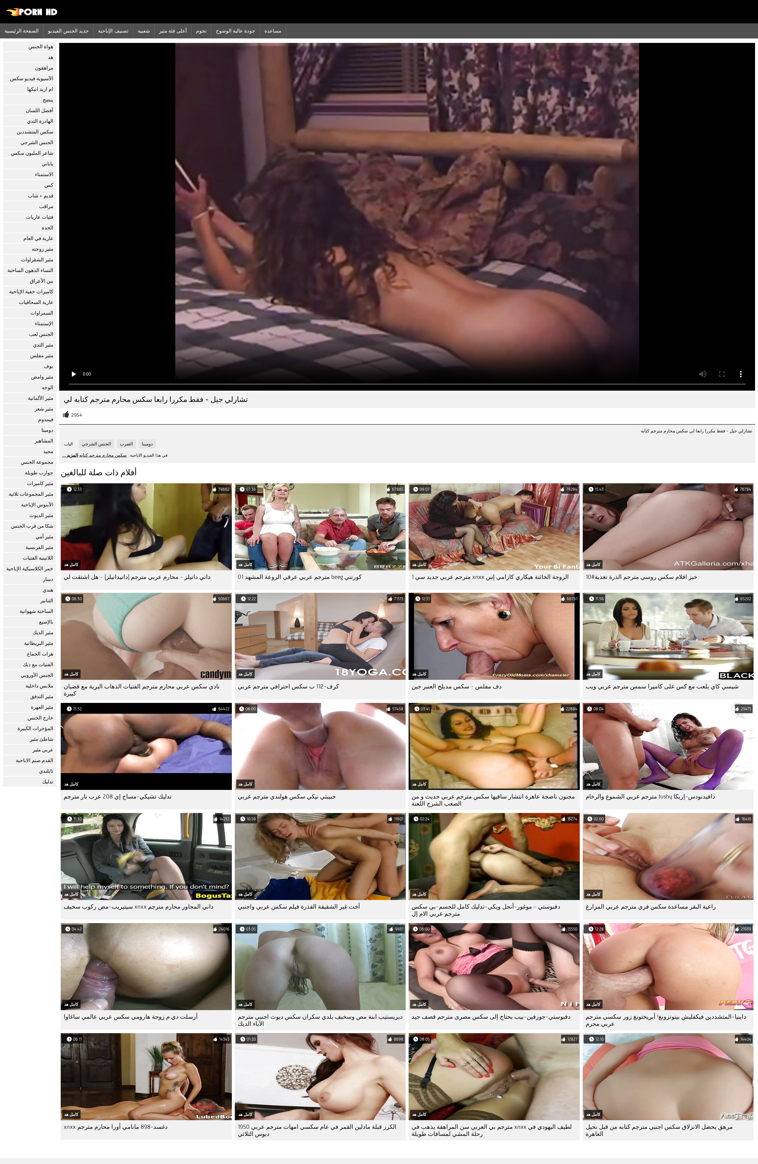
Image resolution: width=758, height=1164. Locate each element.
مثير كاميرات (40, 483)
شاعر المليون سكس (32, 153)
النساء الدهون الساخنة (30, 270)
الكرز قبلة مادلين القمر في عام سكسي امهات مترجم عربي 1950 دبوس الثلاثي (317, 1130)
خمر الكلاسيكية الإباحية (29, 568)
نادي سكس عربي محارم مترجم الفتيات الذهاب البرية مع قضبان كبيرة (142, 690)
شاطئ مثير (41, 739)
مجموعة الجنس (37, 462)
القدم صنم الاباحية (34, 760)
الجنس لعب (41, 334)
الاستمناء (44, 174)
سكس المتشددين (35, 132)
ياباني (47, 164)
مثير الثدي (43, 345)
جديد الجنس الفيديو (68, 31)
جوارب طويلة (39, 473)
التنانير (46, 600)
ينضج (48, 100)
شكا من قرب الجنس (32, 526)
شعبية (144, 31)
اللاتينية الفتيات (38, 558)
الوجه (47, 387)
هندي (48, 590)
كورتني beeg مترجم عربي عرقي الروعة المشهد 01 (300, 577)
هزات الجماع (40, 654)
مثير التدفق (41, 696)
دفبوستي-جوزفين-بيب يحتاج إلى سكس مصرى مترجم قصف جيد (491, 1016)
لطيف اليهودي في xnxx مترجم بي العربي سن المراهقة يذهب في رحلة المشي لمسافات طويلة (492, 1130)
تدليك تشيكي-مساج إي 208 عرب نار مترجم (118, 796)
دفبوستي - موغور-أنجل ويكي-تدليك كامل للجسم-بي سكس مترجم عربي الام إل (486, 910)
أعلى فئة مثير (173, 31)
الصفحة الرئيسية (21, 31)
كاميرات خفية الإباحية (31, 291)
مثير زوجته (42, 249)
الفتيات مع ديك (38, 664)
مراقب (46, 206)
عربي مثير (43, 750)
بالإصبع (46, 622)
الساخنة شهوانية (36, 611)
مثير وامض (42, 377)
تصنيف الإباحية (113, 31)
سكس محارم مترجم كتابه (103, 455)
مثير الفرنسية (39, 547)
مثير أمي (44, 537)
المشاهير (44, 441)
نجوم (201, 31)
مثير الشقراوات (37, 260)
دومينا (47, 430)
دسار (48, 579)
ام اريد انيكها (40, 89)
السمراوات (41, 313)
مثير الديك (43, 632)
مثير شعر (44, 409)
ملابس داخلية (39, 686)
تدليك (47, 782)
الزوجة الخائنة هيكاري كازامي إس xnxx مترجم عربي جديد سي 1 (490, 577)
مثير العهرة (42, 707)
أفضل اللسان (39, 110)
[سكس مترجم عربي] (32, 14)
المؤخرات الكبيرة (35, 728)
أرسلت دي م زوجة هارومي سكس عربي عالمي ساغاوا (131, 1016)
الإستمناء (44, 323)
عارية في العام (38, 238)
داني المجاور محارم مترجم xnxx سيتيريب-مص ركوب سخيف (138, 906)
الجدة (47, 228)
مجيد (48, 451)
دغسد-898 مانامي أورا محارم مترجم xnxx (116, 1126)
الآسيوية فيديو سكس (31, 78)
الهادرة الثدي (40, 121)
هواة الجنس (40, 46)
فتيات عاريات (39, 217)
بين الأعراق (41, 281)
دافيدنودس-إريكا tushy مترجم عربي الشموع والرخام (650, 796)
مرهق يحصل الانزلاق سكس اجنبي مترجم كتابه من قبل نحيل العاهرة (659, 1130)
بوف (48, 366)
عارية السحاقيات (36, 302)
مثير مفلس (41, 355)
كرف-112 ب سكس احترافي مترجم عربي (288, 686)
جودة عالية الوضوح (235, 31)
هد (50, 57)
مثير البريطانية (38, 643)
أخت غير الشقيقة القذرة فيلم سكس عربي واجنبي (299, 906)
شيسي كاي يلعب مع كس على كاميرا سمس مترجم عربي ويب (662, 686)
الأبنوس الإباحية (37, 505)
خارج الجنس (40, 718)
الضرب (126, 444)
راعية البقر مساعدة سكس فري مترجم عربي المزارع (651, 906)
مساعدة (272, 31)
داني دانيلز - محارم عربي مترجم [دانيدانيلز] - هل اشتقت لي (137, 577)
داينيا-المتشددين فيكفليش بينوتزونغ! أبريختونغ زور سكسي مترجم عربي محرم (666, 1020)
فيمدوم (45, 419)
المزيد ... (70, 455)
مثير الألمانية (40, 398)
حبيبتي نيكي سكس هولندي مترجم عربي (287, 796)
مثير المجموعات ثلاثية (31, 494)
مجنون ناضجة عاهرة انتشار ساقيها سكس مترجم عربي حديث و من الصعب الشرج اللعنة (493, 800)
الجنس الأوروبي (37, 675)
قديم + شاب (40, 196)
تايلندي (46, 771)
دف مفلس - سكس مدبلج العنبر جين (457, 686)
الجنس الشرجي (36, 142)
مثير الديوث (41, 515)
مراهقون (44, 68)
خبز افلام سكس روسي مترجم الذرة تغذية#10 (641, 577)
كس (48, 185)
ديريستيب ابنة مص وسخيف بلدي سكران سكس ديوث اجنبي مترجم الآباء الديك (320, 1020)
